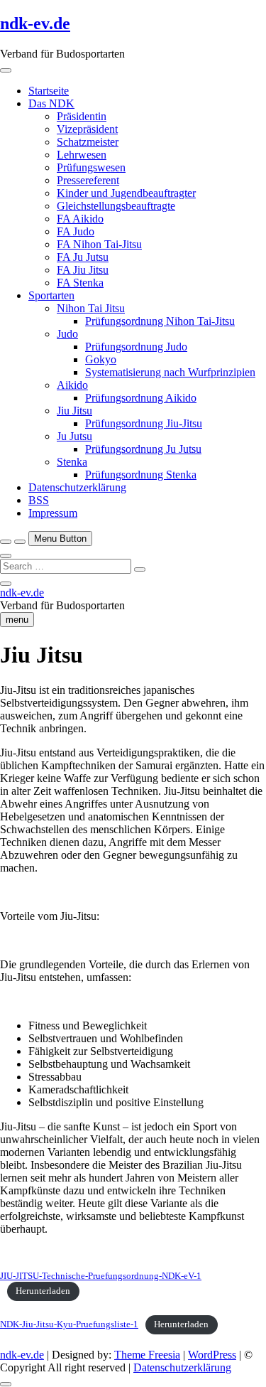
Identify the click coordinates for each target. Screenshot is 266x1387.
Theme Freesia (147, 1355)
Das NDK (51, 103)
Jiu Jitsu (74, 411)
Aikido (72, 385)
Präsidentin (81, 116)
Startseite (48, 91)
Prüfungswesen (91, 167)
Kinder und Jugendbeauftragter (126, 193)
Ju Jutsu (74, 436)
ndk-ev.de (35, 23)
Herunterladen (43, 1291)
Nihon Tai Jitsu (91, 308)
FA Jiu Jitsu (83, 270)
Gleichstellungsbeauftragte (116, 206)
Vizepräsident (87, 129)
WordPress (212, 1355)
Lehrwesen (81, 155)
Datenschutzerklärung (77, 487)
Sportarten (51, 295)
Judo (67, 334)
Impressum (52, 513)
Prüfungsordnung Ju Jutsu (143, 449)
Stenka (72, 462)
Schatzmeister (87, 142)
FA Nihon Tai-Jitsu (99, 244)
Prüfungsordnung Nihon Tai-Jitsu (160, 321)
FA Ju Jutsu (83, 257)
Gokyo (100, 359)
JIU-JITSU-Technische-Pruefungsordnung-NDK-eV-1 (100, 1276)
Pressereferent (88, 180)
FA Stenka (80, 283)
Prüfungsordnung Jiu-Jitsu (143, 423)
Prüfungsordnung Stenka (140, 474)
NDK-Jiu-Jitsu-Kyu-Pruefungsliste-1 (69, 1324)
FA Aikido (80, 219)
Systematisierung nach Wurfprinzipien (170, 372)
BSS (38, 500)
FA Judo (75, 231)
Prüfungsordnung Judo (136, 347)
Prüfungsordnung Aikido (140, 398)
